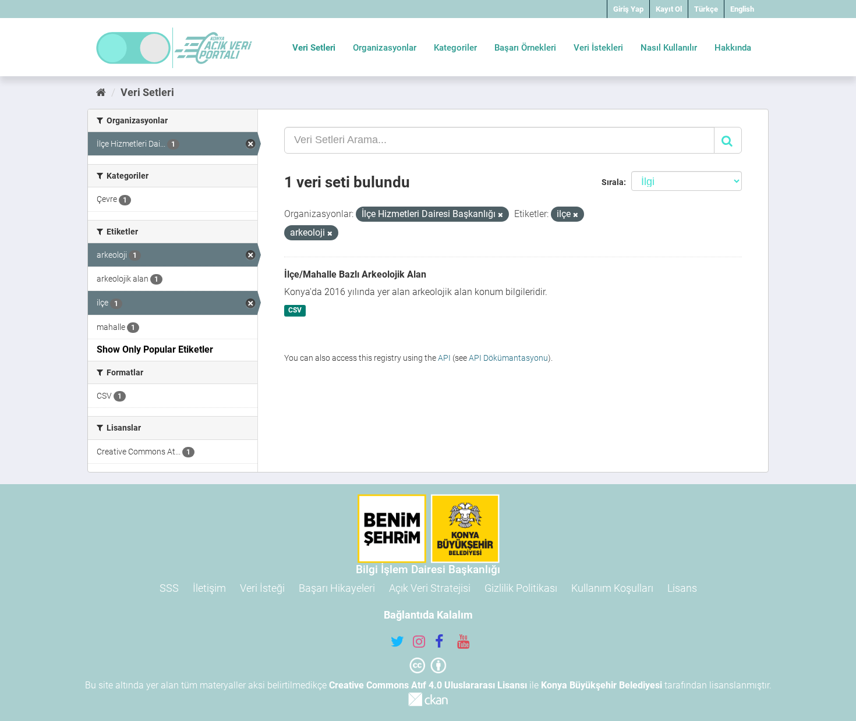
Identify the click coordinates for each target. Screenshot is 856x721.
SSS (169, 588)
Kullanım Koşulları (612, 588)
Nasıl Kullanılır (669, 47)
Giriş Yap (628, 9)
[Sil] (500, 215)
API (444, 358)
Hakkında (732, 47)
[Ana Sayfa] (101, 92)
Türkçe (706, 9)
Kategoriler (455, 47)
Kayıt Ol (669, 9)
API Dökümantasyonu (508, 358)
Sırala (613, 182)
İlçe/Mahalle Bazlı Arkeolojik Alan (355, 274)
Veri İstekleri (598, 47)
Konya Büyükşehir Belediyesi (601, 685)
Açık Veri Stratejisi (430, 588)
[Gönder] (728, 140)
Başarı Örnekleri (525, 47)
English (742, 9)
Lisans (682, 588)
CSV (295, 311)
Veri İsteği (262, 588)
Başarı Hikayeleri (337, 588)
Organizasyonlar (384, 47)
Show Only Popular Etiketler (155, 349)
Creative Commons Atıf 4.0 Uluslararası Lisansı (428, 685)
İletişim (209, 588)
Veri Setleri (313, 47)
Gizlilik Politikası (520, 588)
